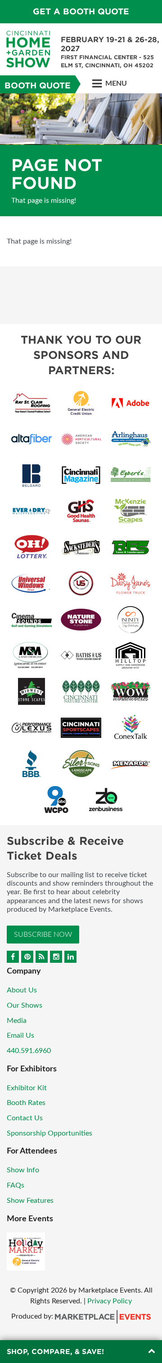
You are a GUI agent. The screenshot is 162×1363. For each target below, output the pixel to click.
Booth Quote (37, 85)
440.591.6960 (29, 1050)
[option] (81, 154)
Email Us (20, 1035)
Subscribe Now (43, 934)
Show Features (30, 1200)
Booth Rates (26, 1102)
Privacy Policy (109, 1301)
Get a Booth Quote (81, 11)
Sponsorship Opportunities (49, 1133)
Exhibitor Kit (27, 1088)
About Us (22, 990)
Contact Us (25, 1118)
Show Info (23, 1170)
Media (17, 1020)
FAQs (15, 1185)
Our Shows (24, 1005)
